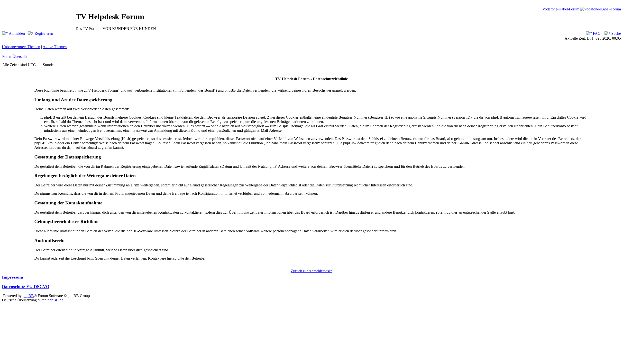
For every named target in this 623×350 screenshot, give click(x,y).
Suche (615, 33)
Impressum (12, 277)
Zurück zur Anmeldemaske (311, 271)
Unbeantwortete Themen (21, 47)
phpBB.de (55, 300)
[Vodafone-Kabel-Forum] (600, 9)
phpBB (28, 296)
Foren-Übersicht (14, 56)
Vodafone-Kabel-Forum (560, 9)
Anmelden (16, 33)
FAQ (596, 33)
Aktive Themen (55, 47)
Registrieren (43, 33)
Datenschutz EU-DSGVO (25, 286)
